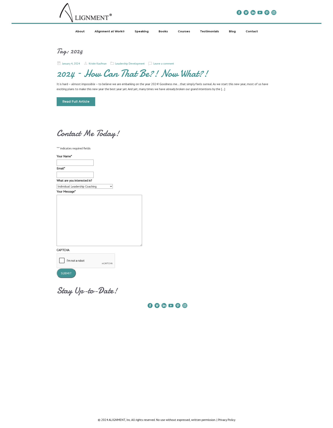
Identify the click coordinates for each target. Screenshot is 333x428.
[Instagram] (273, 12)
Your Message (66, 191)
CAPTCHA (63, 250)
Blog (232, 31)
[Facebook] (239, 12)
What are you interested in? (74, 180)
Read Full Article (75, 101)
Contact (252, 31)
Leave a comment (163, 63)
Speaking (142, 31)
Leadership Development (130, 63)
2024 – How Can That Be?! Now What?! (132, 73)
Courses (184, 31)
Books (163, 31)
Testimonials (209, 31)
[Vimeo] (246, 12)
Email (61, 168)
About (80, 31)
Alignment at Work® (110, 31)
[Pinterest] (266, 12)
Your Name (64, 156)
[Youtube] (259, 12)
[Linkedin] (253, 12)
